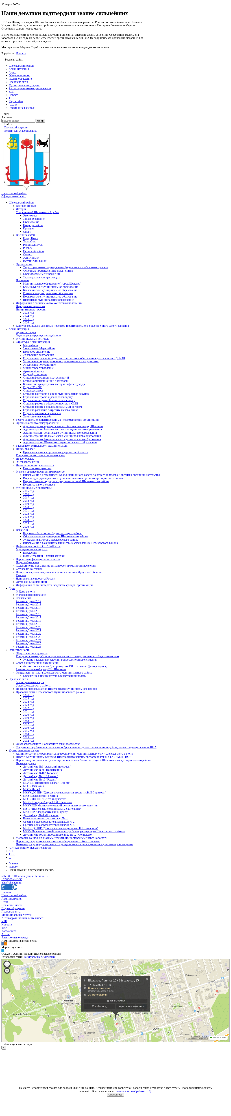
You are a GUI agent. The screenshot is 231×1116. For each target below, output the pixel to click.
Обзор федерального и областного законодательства (48, 743)
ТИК (12, 854)
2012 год (28, 740)
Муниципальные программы (34, 487)
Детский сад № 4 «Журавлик (40, 815)
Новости (21, 53)
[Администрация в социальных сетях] (2, 943)
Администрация (19, 328)
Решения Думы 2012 (28, 601)
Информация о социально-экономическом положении (49, 303)
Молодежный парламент (31, 594)
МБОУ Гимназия (33, 786)
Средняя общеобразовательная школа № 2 (49, 821)
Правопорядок (25, 458)
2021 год (28, 510)
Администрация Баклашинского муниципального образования (62, 439)
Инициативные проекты (31, 309)
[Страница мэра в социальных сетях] (2, 950)
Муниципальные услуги (24, 750)
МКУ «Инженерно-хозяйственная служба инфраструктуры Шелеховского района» (74, 831)
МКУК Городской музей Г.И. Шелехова (47, 802)
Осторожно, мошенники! (31, 581)
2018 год (28, 500)
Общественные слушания (31, 653)
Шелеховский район (21, 202)
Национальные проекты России (35, 578)
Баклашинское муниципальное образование (50, 290)
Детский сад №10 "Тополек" (40, 773)
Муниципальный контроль (32, 338)
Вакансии (22, 529)
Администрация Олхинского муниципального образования (60, 432)
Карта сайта (8, 930)
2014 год (28, 734)
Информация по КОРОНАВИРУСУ (38, 546)
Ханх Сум (29, 241)
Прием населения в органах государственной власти (55, 452)
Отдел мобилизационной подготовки (46, 380)
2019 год (28, 504)
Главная (6, 892)
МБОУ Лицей (31, 789)
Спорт (27, 231)
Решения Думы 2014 (28, 607)
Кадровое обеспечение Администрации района (52, 533)
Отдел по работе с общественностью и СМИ (50, 403)
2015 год (28, 491)
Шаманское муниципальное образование (48, 299)
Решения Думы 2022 (28, 633)
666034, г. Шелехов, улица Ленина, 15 (24, 876)
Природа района (33, 225)
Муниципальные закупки (31, 549)
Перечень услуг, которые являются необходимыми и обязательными (58, 841)
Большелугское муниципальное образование (50, 286)
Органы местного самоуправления (37, 422)
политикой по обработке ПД (133, 1091)
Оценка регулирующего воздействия (38, 335)
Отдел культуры (33, 390)
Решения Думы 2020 (28, 627)
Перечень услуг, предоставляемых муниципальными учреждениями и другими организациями (74, 844)
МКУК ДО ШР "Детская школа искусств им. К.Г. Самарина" (60, 828)
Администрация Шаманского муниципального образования (60, 442)
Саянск (27, 254)
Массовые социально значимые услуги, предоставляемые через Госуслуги (61, 837)
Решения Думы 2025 (28, 643)
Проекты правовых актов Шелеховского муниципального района (56, 688)
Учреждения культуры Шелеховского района (50, 539)
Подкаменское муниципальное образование (50, 296)
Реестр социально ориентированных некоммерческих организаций (57, 419)
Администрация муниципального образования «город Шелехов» (63, 426)
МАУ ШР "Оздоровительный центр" (46, 811)
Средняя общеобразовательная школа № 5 (49, 824)
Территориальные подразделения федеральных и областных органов (65, 267)
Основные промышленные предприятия (48, 270)
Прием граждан (25, 448)
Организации (24, 264)
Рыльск (27, 247)
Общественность (19, 649)
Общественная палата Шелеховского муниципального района (54, 672)
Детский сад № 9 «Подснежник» (43, 769)
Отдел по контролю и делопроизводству (48, 397)
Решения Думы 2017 (28, 617)
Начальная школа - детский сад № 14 (45, 818)
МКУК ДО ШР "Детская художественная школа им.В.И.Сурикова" (64, 792)
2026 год (28, 322)
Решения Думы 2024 (28, 640)
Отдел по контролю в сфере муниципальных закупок (56, 393)
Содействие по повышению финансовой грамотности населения (56, 565)
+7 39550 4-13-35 (11, 879)
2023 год (28, 312)
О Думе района (25, 591)
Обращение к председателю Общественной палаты (54, 675)
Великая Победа (26, 205)
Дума (12, 588)
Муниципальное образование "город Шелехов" (52, 283)
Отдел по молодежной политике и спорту (49, 400)
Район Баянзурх (33, 244)
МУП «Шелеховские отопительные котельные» (52, 808)
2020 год (28, 507)
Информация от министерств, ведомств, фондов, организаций (54, 585)
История (21, 209)
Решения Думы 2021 (28, 630)
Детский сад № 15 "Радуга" (40, 779)
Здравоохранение (34, 218)
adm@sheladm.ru (11, 882)
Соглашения (23, 598)
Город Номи (30, 238)
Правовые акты (18, 679)
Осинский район (33, 251)
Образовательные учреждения (41, 273)
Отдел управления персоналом (42, 413)
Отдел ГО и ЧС (32, 387)
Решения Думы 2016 (28, 614)
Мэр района (30, 345)
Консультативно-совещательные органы (40, 455)
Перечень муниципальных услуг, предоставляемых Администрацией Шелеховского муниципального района (83, 760)
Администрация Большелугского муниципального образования (62, 429)
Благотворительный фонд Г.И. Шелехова (41, 669)
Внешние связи (25, 234)
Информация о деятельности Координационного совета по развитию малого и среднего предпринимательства (91, 474)
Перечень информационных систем (38, 559)
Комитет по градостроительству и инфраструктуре (54, 384)
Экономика (30, 215)
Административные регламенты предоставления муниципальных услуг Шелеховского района (74, 753)
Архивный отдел (33, 371)
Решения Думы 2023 (28, 636)
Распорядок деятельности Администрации (42, 445)
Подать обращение (27, 562)
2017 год (28, 497)
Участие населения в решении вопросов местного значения (60, 659)
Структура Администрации (33, 341)
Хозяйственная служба (37, 416)
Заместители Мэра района (39, 348)
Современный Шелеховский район (37, 212)
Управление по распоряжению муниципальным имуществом (61, 361)
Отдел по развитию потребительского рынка (50, 409)
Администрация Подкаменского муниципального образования (62, 435)
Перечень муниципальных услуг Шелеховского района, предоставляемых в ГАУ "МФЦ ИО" (73, 756)
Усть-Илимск (31, 257)
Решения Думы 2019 (28, 623)
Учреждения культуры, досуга (41, 277)
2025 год (28, 319)
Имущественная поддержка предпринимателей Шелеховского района (66, 481)
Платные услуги (26, 763)
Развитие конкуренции (37, 468)
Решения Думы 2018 (28, 620)
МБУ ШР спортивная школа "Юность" (47, 782)
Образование (31, 221)
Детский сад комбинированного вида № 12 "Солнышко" (58, 834)
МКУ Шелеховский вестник (40, 795)
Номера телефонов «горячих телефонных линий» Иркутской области (59, 572)
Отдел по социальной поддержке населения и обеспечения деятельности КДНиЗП (74, 358)
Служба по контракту (29, 568)
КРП (11, 850)
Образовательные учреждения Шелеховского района (55, 536)
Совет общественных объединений (37, 662)
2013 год (28, 737)
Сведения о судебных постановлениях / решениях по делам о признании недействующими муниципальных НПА (86, 747)
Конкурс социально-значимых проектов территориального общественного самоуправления (72, 325)
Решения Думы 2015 (28, 610)
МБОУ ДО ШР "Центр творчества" (45, 798)
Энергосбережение (27, 461)
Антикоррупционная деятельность (30, 847)
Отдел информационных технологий (46, 377)
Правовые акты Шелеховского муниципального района (50, 692)
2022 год (28, 513)
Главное (21, 575)
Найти (40, 120)
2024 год (28, 315)
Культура (28, 228)
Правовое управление (36, 351)
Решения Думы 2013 (28, 604)
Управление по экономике (39, 364)
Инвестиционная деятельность (35, 465)
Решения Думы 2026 (28, 646)
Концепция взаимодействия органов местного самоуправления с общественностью (67, 656)
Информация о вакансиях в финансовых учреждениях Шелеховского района (70, 542)
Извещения (30, 552)
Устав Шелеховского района (33, 685)
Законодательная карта (30, 682)
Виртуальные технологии (40, 956)
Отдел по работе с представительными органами (53, 406)
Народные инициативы (30, 306)
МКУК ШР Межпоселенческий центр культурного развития (60, 805)
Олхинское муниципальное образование (48, 293)
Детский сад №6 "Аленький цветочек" (47, 766)
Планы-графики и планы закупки (44, 555)
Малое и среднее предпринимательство (40, 471)
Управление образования (38, 354)
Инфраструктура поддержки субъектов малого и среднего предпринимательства (73, 478)
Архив (5, 934)
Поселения (22, 280)
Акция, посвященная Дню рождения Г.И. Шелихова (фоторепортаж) (65, 666)
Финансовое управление (38, 367)
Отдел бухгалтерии (35, 374)
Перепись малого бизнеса (39, 484)
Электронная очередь (14, 937)
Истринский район (35, 260)
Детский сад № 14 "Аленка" (40, 776)
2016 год (28, 494)
